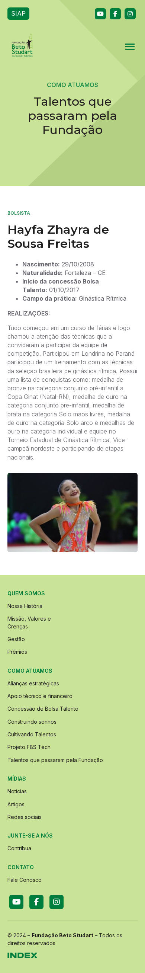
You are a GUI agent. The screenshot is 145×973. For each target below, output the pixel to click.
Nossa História (24, 606)
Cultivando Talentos (31, 734)
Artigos (16, 804)
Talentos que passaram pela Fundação (55, 760)
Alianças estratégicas (33, 683)
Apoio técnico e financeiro (39, 696)
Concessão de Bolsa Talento (42, 708)
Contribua (19, 848)
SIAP (18, 13)
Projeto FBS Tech (29, 747)
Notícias (17, 791)
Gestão (16, 639)
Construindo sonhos (32, 721)
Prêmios (17, 652)
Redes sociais (24, 817)
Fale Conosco (24, 880)
